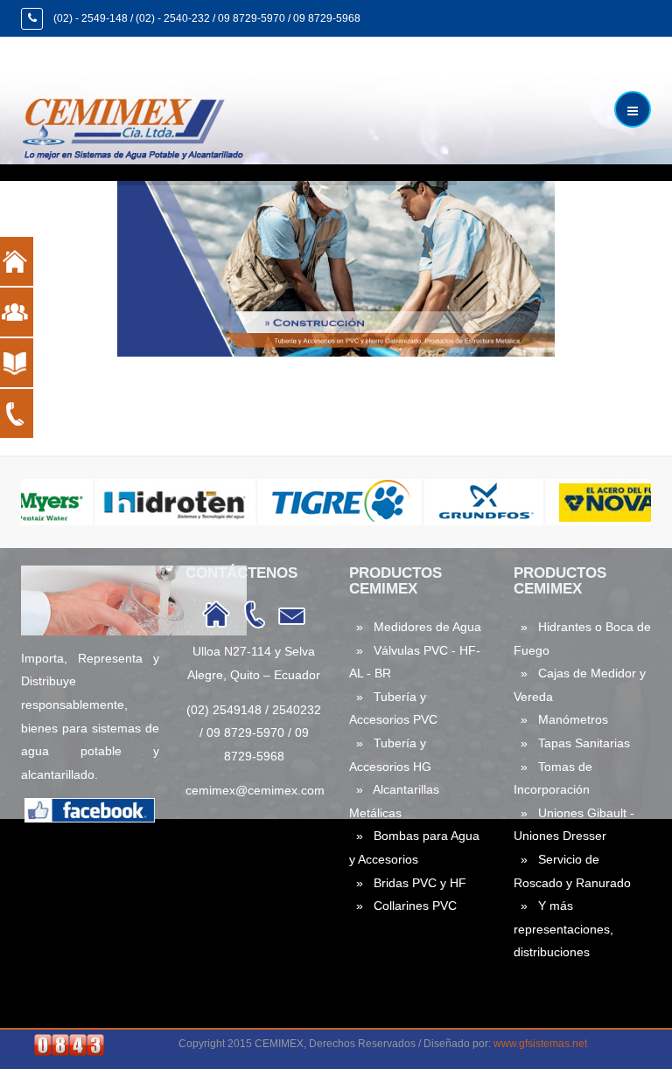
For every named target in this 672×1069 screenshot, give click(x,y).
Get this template (128, 435)
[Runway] (138, 126)
